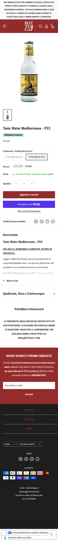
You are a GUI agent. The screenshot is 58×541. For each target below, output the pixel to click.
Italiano (7, 444)
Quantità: (7, 183)
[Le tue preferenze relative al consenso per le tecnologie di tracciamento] (5, 538)
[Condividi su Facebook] (36, 221)
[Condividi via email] (53, 221)
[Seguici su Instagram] (26, 459)
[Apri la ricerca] (40, 26)
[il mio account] (46, 26)
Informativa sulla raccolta (17, 537)
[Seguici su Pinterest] (32, 459)
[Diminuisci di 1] (16, 184)
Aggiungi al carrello (29, 194)
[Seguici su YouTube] (37, 459)
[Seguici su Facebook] (20, 459)
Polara (6, 141)
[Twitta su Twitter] (47, 221)
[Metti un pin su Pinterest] (42, 221)
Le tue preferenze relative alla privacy (31, 532)
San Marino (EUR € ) (27, 444)
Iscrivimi (29, 394)
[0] (52, 26)
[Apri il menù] (4, 26)
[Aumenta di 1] (32, 184)
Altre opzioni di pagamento (29, 211)
